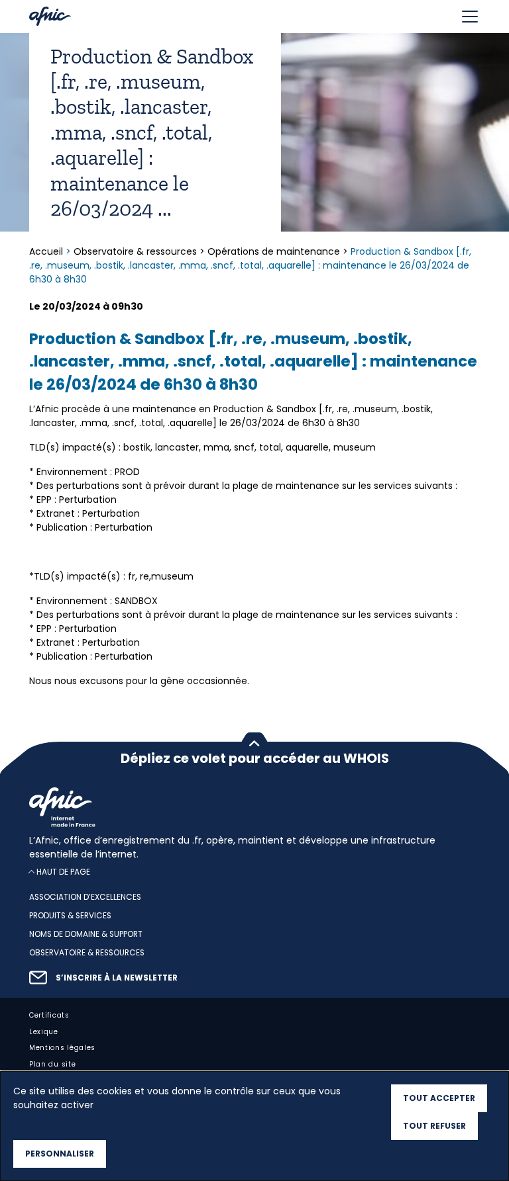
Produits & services (70, 915)
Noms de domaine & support (85, 934)
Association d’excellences (85, 898)
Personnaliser (59, 1153)
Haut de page (63, 872)
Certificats (49, 1015)
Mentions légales (62, 1048)
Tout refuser (434, 1125)
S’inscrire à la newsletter (117, 978)
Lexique (43, 1032)
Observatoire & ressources (135, 251)
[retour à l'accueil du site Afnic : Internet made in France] (254, 807)
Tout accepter (439, 1098)
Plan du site (52, 1065)
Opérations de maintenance (273, 251)
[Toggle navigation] (470, 16)
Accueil (47, 251)
